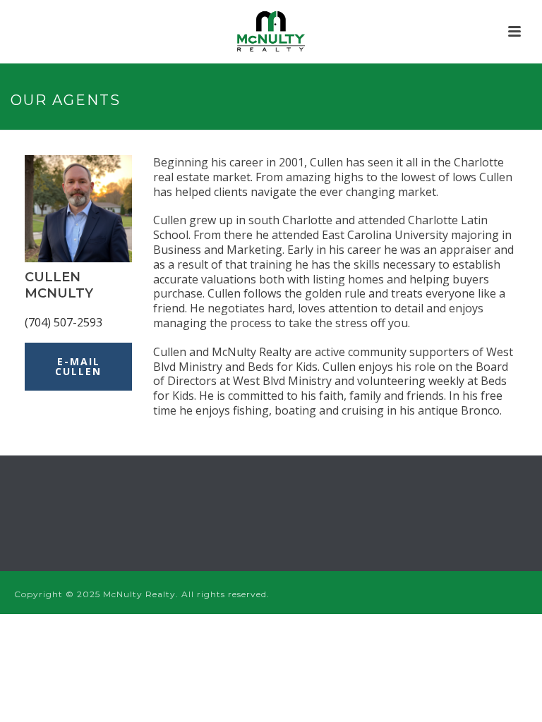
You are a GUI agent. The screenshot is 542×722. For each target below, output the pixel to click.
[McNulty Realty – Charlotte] (271, 31)
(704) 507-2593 (63, 322)
